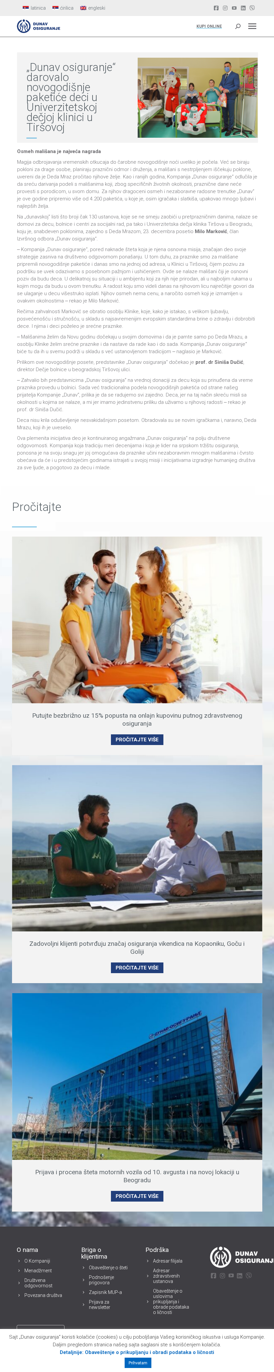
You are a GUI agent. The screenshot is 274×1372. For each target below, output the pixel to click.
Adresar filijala (167, 1261)
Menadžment (38, 1270)
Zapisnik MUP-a (105, 1292)
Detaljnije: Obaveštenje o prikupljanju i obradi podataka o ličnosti (137, 1352)
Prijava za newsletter (99, 1304)
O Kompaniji (37, 1261)
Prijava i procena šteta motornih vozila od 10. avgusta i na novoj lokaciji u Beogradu (137, 1176)
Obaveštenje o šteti (108, 1267)
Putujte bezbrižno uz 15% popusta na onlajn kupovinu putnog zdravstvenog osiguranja (137, 719)
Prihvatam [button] (138, 1362)
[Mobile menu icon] (252, 26)
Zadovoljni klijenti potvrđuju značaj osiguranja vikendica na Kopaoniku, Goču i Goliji (137, 947)
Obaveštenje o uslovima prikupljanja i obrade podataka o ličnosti (171, 1301)
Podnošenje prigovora (101, 1280)
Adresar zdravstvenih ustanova (166, 1276)
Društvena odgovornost (38, 1283)
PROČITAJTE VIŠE (137, 740)
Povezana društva (43, 1295)
